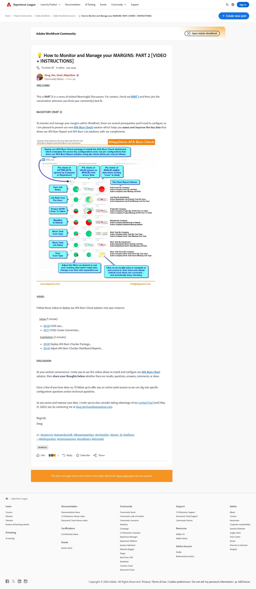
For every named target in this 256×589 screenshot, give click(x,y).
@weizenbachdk (63, 434)
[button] (234, 15)
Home (7, 15)
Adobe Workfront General (64, 15)
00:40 (47, 348)
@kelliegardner (47, 439)
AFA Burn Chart (151, 372)
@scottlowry (84, 439)
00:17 (46, 330)
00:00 (47, 326)
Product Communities (23, 15)
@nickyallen (102, 434)
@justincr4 (47, 434)
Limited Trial (145, 402)
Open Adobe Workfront (204, 33)
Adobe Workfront (43, 15)
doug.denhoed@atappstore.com (94, 407)
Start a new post (124, 475)
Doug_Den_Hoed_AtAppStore (60, 75)
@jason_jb (116, 434)
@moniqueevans (66, 439)
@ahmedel (98, 439)
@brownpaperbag (84, 434)
